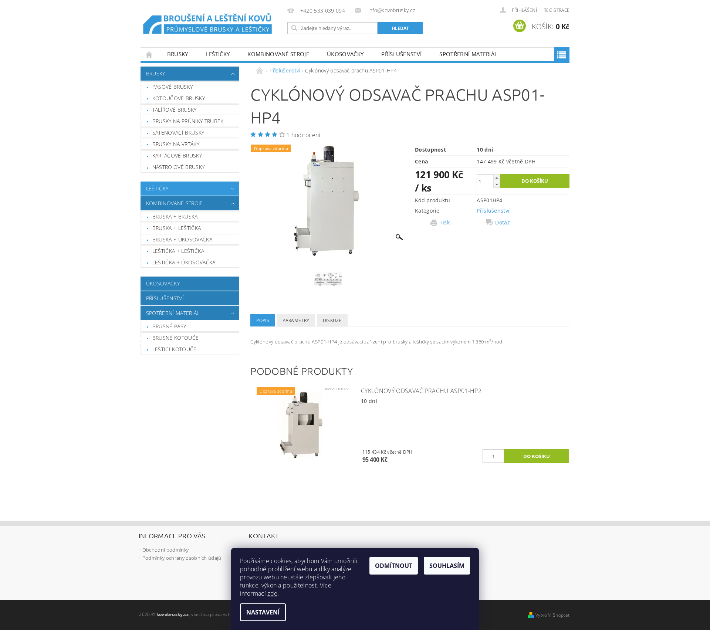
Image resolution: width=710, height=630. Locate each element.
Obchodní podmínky (165, 549)
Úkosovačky (345, 54)
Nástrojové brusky (178, 166)
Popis (262, 320)
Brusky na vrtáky (175, 144)
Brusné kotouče (175, 337)
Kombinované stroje (278, 54)
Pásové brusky (172, 86)
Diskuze (332, 320)
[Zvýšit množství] (496, 177)
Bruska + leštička (176, 227)
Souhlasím (446, 566)
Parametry (296, 320)
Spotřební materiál (468, 54)
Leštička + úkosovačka (184, 262)
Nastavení (263, 612)
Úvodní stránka (149, 54)
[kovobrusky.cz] (208, 24)
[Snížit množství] (496, 184)
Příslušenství (401, 54)
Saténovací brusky (178, 132)
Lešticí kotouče (174, 349)
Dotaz (502, 222)
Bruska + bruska (175, 216)
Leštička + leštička (178, 250)
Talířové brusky (174, 109)
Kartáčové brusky (177, 155)
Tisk (445, 222)
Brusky (177, 54)
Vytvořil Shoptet (552, 615)
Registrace (556, 10)
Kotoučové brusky (178, 98)
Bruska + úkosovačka (182, 239)
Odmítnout (393, 566)
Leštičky (218, 54)
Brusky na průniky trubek (188, 121)
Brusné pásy (169, 326)
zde (272, 593)
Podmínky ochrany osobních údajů (182, 558)
